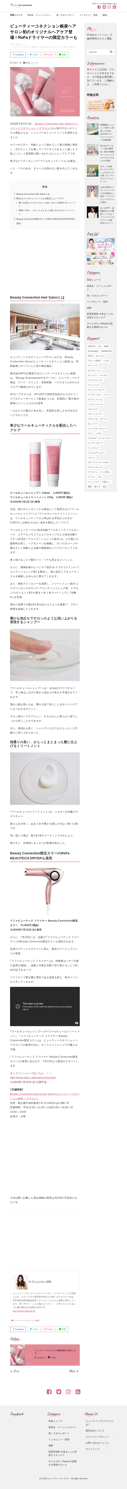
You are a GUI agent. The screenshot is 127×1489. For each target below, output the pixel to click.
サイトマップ (93, 1449)
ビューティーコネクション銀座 (26, 1320)
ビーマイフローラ (95, 443)
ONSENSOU (106, 351)
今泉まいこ (106, 482)
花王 (105, 487)
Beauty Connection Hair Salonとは (33, 193)
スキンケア (92, 409)
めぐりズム (100, 356)
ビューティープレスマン (59, 1478)
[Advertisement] (45, 262)
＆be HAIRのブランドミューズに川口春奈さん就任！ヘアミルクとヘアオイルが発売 (107, 195)
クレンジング (93, 385)
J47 (99, 346)
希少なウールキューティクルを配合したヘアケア (40, 198)
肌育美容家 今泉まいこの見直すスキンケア (100, 316)
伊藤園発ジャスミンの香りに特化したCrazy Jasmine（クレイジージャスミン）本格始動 (107, 132)
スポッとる (92, 419)
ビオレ (99, 433)
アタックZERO (94, 361)
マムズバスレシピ (95, 467)
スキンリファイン (95, 414)
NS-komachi (93, 351)
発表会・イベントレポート (39, 15)
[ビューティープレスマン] (21, 5)
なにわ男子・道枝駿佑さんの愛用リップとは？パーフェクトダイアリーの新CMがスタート (107, 215)
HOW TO (91, 346)
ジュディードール (95, 404)
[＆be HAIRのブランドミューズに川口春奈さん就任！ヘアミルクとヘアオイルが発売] (93, 194)
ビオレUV (92, 438)
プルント (91, 458)
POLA (90, 356)
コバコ (106, 395)
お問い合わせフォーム (97, 1443)
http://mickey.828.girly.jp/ (24, 1311)
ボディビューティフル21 (98, 462)
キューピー (92, 375)
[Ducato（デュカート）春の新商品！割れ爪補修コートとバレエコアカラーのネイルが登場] (93, 153)
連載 (105, 15)
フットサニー (93, 448)
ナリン (91, 433)
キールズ (103, 375)
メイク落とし (105, 472)
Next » (74, 1371)
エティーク (92, 365)
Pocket (49, 55)
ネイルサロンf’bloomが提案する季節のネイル (100, 325)
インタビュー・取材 (88, 15)
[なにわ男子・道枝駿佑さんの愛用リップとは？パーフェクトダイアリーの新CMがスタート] (93, 215)
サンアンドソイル (95, 399)
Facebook (19, 55)
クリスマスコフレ (95, 380)
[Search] (111, 52)
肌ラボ (97, 487)
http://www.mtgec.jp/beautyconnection (33, 1077)
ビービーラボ (104, 438)
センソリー (92, 424)
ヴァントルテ (93, 482)
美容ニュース (16, 15)
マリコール (92, 472)
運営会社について (95, 1430)
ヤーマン (91, 477)
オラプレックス (94, 370)
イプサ (106, 361)
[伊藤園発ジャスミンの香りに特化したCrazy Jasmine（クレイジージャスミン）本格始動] (93, 132)
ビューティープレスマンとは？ (100, 1423)
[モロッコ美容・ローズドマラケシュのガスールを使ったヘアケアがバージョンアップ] (93, 174)
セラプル (103, 419)
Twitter (35, 55)
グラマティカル (94, 395)
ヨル (100, 477)
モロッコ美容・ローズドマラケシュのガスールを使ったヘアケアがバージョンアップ (107, 174)
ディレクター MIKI (41, 1281)
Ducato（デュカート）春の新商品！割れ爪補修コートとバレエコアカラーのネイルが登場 (107, 153)
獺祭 (90, 487)
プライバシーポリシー (97, 1436)
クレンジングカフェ (96, 390)
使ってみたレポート (65, 15)
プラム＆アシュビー (96, 453)
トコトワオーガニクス (97, 428)
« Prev (14, 1371)
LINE (63, 55)
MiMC (106, 346)
